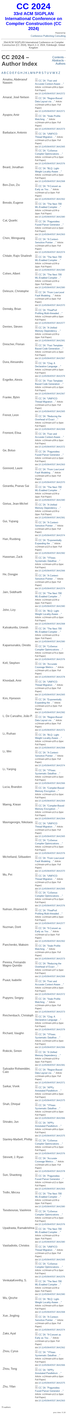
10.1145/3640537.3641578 (52, 677)
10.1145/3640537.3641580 (52, 217)
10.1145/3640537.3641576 (52, 163)
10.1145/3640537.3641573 (52, 129)
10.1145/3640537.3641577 (52, 323)
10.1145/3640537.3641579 (52, 376)
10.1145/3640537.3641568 (52, 181)
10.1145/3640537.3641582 (52, 553)
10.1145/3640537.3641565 (52, 146)
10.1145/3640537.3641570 (52, 305)
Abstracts (58, 60)
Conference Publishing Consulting (48, 36)
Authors (60, 63)
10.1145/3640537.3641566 (52, 570)
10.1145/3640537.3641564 (52, 801)
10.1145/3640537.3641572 (52, 93)
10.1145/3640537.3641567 (52, 358)
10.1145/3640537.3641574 (52, 252)
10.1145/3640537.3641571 (52, 111)
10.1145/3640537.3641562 (52, 199)
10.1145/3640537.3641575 (52, 1100)
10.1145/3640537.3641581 (52, 340)
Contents (58, 57)
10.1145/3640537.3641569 (52, 429)
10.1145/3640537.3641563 (52, 234)
